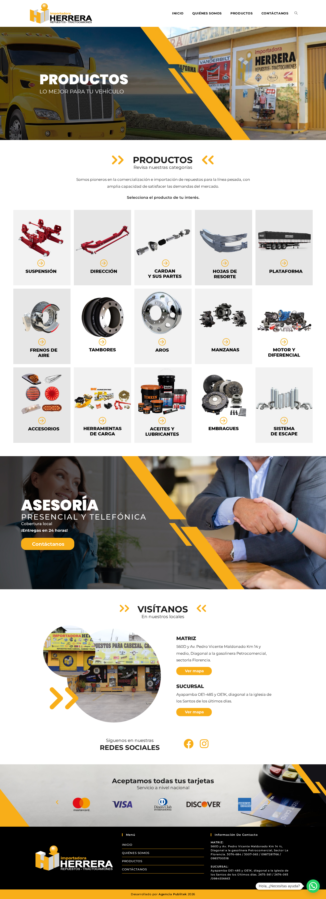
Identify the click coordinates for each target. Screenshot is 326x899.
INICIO (127, 844)
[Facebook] (189, 744)
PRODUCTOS (132, 861)
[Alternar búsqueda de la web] (296, 13)
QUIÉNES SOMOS (135, 853)
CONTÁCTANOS (134, 869)
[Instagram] (204, 744)
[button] (57, 802)
